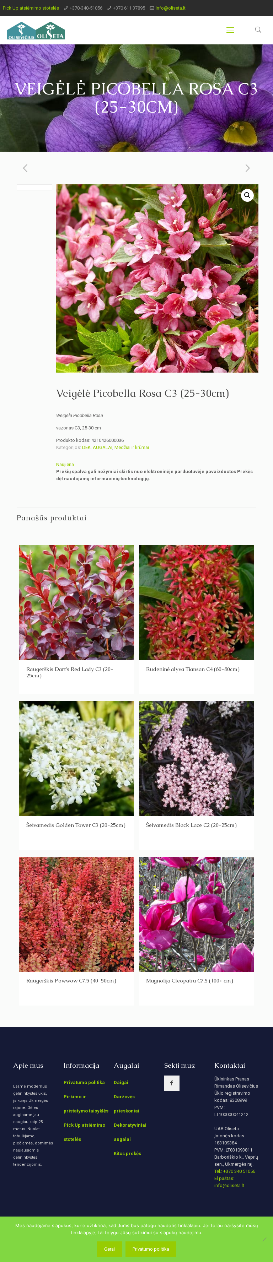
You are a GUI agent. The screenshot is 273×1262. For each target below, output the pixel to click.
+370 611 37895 (129, 8)
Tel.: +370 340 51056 (234, 1171)
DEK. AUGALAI (97, 447)
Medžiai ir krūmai (131, 447)
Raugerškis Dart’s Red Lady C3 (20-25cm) (69, 672)
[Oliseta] (36, 30)
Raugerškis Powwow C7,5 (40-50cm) (71, 980)
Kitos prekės (127, 1153)
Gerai (109, 1249)
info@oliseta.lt (171, 8)
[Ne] (264, 1239)
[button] (247, 195)
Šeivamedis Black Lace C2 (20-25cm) (191, 825)
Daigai (121, 1082)
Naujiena (65, 464)
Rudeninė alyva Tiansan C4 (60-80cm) (193, 669)
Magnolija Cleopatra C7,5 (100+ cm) (189, 980)
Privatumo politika (84, 1082)
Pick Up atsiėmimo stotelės (31, 8)
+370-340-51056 (86, 8)
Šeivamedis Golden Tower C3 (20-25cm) (75, 825)
